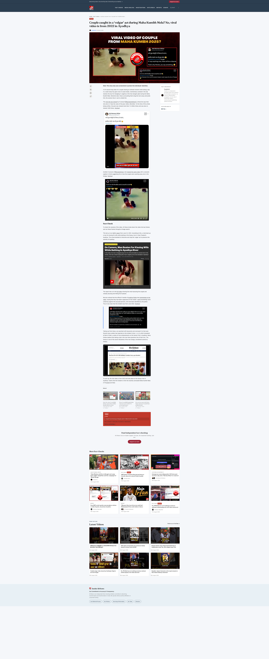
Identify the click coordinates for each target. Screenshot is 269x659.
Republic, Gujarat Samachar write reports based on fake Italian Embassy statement (165, 571)
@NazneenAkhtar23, (131, 102)
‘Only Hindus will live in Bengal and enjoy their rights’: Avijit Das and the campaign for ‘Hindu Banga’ (103, 475)
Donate (165, 7)
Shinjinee (163, 478)
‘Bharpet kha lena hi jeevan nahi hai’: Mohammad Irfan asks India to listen (132, 506)
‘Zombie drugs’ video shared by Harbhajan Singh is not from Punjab (103, 571)
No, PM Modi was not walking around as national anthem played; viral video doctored (165, 506)
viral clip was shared (111, 102)
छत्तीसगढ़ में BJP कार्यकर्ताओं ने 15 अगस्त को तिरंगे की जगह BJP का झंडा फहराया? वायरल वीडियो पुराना (103, 546)
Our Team (130, 601)
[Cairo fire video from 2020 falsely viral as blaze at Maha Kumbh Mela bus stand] (110, 395)
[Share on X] (90, 89)
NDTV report (116, 233)
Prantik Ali (94, 30)
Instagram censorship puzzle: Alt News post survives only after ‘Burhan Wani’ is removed (165, 474)
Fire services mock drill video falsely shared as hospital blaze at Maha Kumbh (142, 404)
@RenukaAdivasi (119, 172)
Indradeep (158, 478)
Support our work (174, 1)
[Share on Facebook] (90, 86)
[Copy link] (90, 96)
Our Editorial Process (96, 601)
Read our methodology (110, 424)
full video (119, 291)
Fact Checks (119, 7)
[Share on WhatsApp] (90, 93)
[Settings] (178, 7)
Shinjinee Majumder (97, 509)
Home (90, 16)
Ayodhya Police (132, 297)
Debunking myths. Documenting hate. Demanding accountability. (106, 1)
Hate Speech (151, 7)
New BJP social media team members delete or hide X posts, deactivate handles (103, 506)
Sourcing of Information (118, 601)
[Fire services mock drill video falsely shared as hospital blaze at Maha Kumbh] (142, 395)
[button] (123, 371)
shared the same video (133, 172)
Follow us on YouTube (173, 523)
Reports (159, 7)
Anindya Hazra (127, 478)
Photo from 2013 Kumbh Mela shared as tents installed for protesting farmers (126, 404)
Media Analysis (129, 7)
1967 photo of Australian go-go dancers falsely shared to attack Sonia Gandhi (132, 475)
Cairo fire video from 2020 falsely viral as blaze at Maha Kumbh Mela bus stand (109, 404)
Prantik (126, 509)
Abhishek (131, 509)
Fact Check (96, 16)
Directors (138, 601)
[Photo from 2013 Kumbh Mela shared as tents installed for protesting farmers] (126, 395)
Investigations (140, 7)
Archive (117, 108)
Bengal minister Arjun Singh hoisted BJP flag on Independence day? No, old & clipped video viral (164, 546)
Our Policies (107, 601)
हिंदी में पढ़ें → (163, 109)
